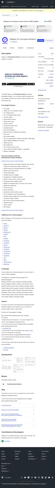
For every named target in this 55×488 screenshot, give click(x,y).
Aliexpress (6, 225)
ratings (51, 80)
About (3, 451)
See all (52, 103)
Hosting (3, 456)
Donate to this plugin (43, 130)
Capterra (6, 234)
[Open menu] (52, 2)
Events (43, 454)
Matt (3, 466)
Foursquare (6, 243)
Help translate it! (39, 10)
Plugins (16, 456)
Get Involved (45, 451)
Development (30, 48)
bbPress (4, 468)
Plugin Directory (5, 6)
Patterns (17, 459)
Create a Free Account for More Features (12, 161)
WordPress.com (6, 463)
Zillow (5, 260)
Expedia (6, 238)
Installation (20, 48)
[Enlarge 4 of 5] (21, 366)
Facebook (6, 240)
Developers (31, 456)
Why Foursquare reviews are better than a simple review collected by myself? (12, 425)
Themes (17, 454)
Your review (41, 103)
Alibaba (5, 228)
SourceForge (7, 251)
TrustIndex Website (9, 347)
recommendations (49, 83)
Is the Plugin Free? (6, 405)
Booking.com (7, 232)
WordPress (6, 264)
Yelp (5, 257)
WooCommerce (8, 262)
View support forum (43, 117)
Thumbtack (7, 253)
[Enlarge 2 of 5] (10, 366)
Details (5, 48)
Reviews (12, 48)
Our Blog (6, 350)
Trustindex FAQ (7, 328)
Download (40, 40)
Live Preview (49, 40)
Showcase (17, 451)
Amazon (6, 230)
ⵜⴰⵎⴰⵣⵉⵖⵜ (8, 477)
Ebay (5, 236)
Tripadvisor (6, 255)
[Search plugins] (16, 15)
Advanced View (42, 90)
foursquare (50, 77)
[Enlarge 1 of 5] (10, 359)
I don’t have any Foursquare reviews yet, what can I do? (8, 420)
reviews (51, 85)
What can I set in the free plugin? (10, 410)
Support (51, 48)
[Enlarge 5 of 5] (33, 359)
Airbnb (5, 223)
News (2, 454)
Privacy (3, 459)
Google (5, 245)
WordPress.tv (32, 459)
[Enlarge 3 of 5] (21, 359)
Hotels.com (7, 247)
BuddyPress (5, 471)
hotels (47, 80)
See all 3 (52, 74)
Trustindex (14, 41)
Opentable (6, 249)
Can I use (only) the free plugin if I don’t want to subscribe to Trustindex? (11, 414)
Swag (44, 459)
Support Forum (29, 330)
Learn (29, 451)
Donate (44, 456)
